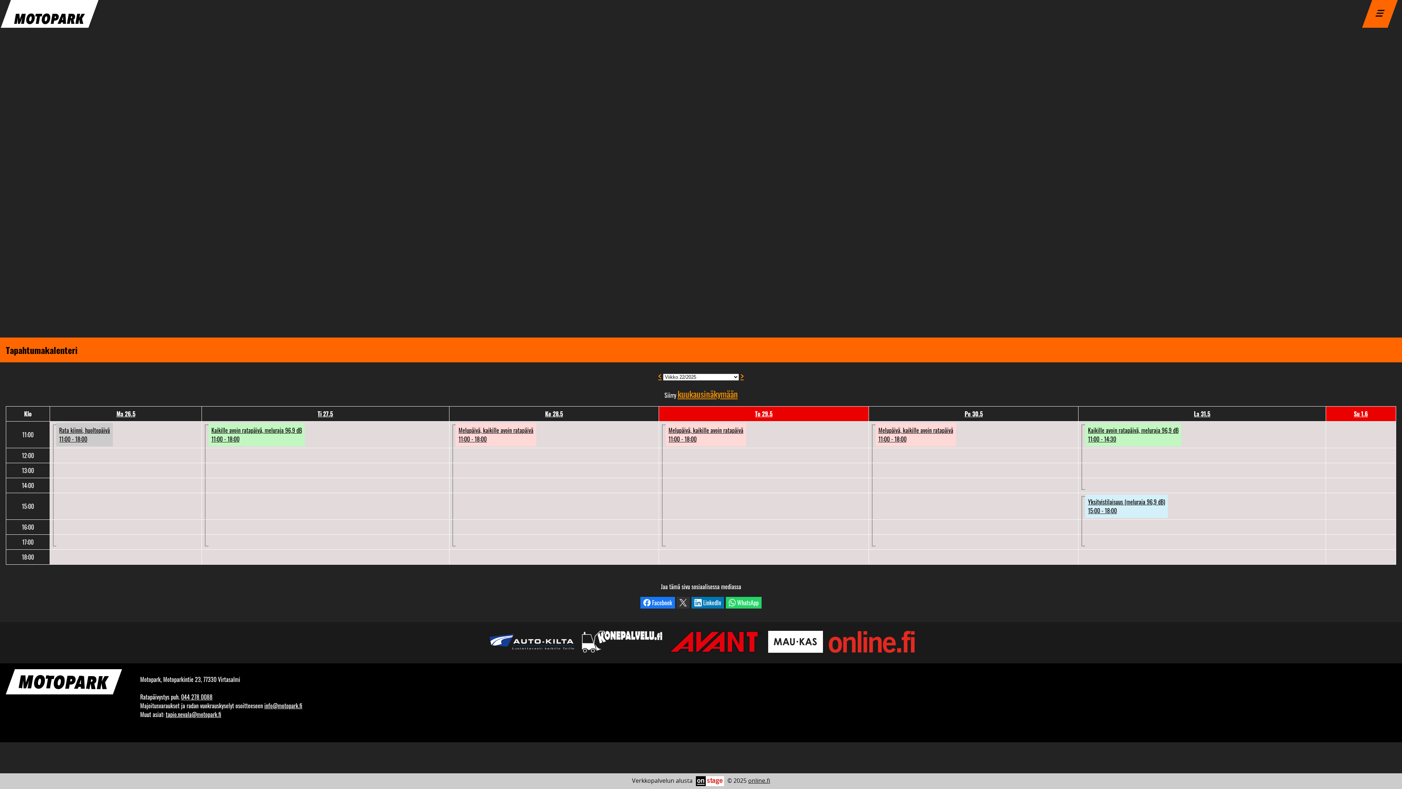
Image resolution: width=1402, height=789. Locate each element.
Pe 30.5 (974, 413)
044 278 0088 (196, 697)
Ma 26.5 (125, 413)
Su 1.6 (1361, 413)
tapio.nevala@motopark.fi (193, 714)
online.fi (759, 781)
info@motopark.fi (283, 705)
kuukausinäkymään (708, 393)
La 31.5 (1202, 413)
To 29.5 (764, 413)
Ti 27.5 (325, 413)
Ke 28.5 (554, 413)
